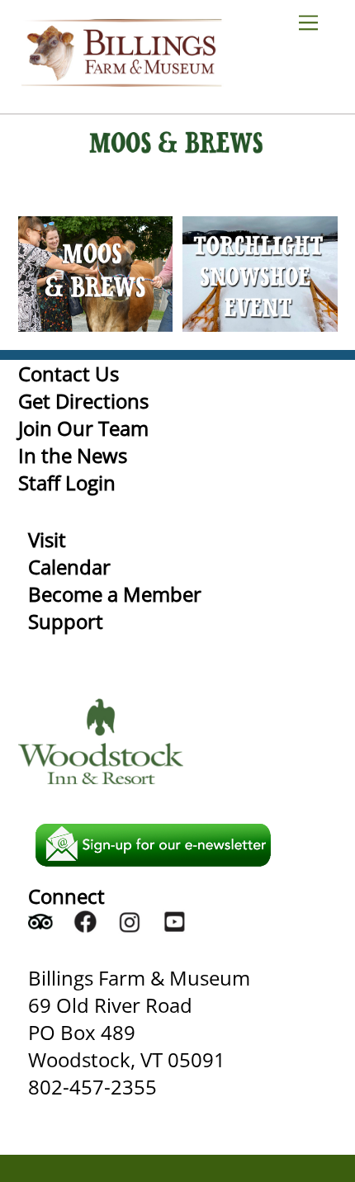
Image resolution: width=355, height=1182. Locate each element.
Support (65, 621)
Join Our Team (83, 428)
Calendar (69, 566)
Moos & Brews (95, 241)
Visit (47, 539)
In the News (72, 455)
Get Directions (83, 400)
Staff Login (67, 482)
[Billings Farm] (121, 78)
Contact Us (68, 373)
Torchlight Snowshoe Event (259, 231)
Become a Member (114, 594)
